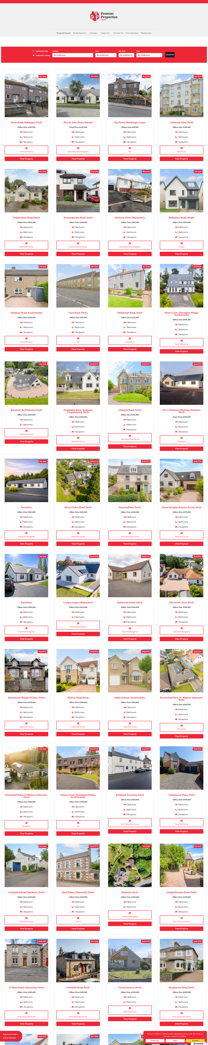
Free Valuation (132, 33)
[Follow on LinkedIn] (157, 1)
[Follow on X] (155, 1)
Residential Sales (41, 51)
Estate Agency (79, 33)
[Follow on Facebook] (151, 1)
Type (138, 51)
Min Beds (122, 51)
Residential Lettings (42, 55)
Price (97, 51)
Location (55, 51)
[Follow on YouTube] (159, 1)
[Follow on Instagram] (153, 1)
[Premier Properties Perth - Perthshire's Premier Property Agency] (104, 16)
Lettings (93, 33)
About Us (105, 33)
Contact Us (118, 33)
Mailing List (146, 33)
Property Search (64, 33)
